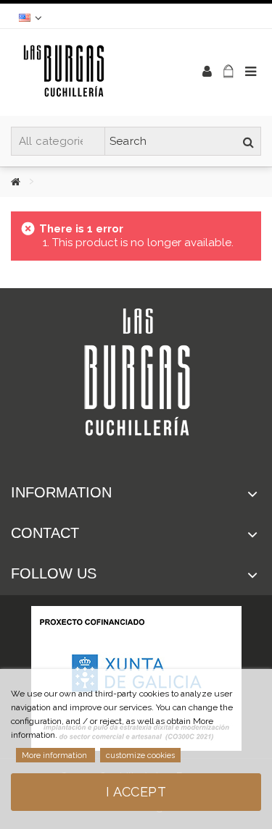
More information (55, 755)
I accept (136, 791)
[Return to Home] (26, 181)
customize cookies (140, 755)
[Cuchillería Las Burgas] (89, 72)
